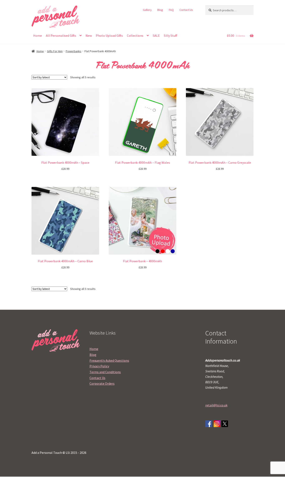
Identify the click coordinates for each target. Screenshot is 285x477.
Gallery (147, 10)
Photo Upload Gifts (109, 35)
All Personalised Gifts (61, 35)
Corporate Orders (102, 383)
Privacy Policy (99, 366)
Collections (135, 35)
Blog (160, 10)
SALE (156, 35)
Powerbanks (73, 51)
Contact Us (186, 10)
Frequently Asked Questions (109, 360)
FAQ (171, 10)
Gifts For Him (55, 51)
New (89, 35)
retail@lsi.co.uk (216, 405)
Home (37, 35)
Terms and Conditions (105, 372)
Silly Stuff (170, 35)
